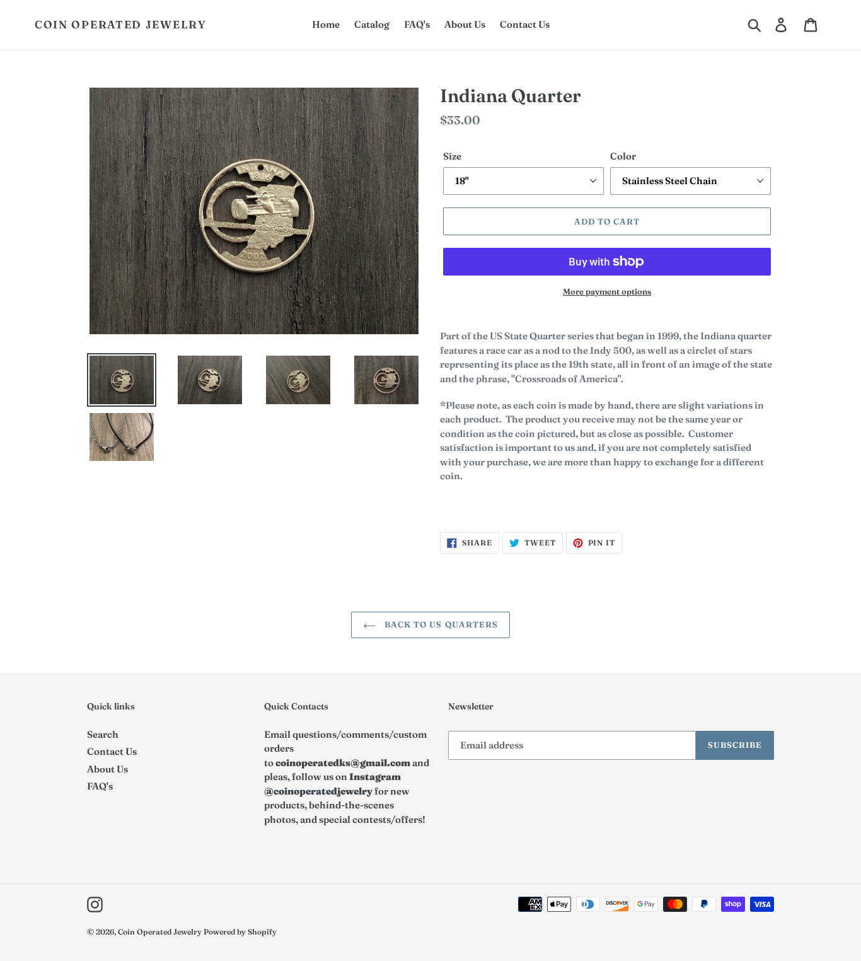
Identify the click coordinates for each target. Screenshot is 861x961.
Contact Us (112, 751)
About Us (107, 769)
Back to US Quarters (440, 624)
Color (623, 156)
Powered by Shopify (240, 931)
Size (452, 156)
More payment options (607, 291)
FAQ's (100, 786)
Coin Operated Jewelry (121, 24)
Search (102, 734)
